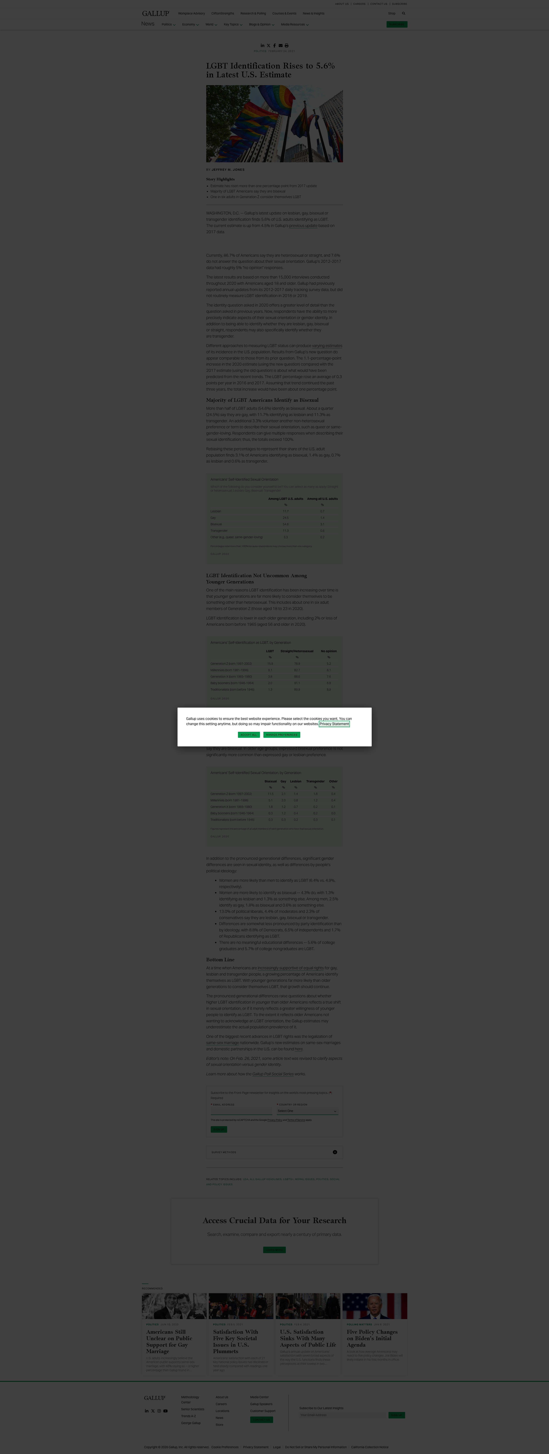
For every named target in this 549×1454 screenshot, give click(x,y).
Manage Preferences (282, 734)
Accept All (249, 734)
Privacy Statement (334, 724)
